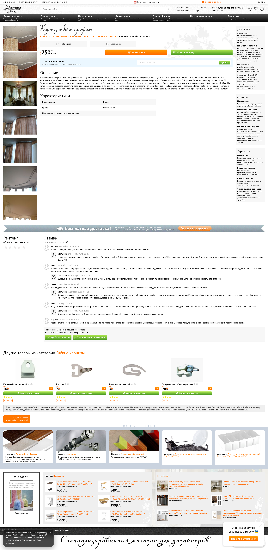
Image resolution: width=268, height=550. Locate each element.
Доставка (243, 29)
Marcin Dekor (109, 107)
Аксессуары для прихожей (67, 486)
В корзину (138, 52)
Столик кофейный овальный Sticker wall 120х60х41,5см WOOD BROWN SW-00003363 (130, 497)
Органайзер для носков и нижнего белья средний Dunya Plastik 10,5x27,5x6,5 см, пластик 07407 (238, 455)
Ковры (80, 19)
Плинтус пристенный (90, 19)
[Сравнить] (256, 9)
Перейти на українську (243, 538)
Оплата (242, 97)
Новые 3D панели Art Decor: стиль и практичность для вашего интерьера (238, 497)
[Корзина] (262, 9)
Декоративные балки (10, 20)
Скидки (213, 2)
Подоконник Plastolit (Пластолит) (26, 454)
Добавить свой (60, 337)
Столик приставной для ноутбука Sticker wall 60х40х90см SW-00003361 (76, 497)
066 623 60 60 (183, 10)
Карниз (106, 102)
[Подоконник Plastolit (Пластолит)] (28, 441)
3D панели (52, 19)
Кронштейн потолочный (15, 384)
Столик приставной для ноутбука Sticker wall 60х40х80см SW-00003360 (129, 482)
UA (259, 2)
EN (262, 2)
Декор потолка (12, 16)
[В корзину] (51, 388)
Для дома (233, 16)
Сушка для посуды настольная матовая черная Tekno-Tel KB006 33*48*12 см (185, 455)
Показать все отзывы (92, 337)
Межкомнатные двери (197, 19)
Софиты (155, 20)
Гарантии (243, 151)
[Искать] (169, 9)
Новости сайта (164, 476)
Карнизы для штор (121, 19)
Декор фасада (162, 16)
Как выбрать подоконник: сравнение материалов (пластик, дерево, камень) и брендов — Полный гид (186, 484)
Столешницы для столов (214, 19)
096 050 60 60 (183, 7)
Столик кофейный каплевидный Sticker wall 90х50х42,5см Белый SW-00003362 (75, 512)
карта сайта (64, 530)
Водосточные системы (176, 19)
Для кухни (231, 19)
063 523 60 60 (199, 7)
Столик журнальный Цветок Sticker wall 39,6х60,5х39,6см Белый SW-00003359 (127, 512)
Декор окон (122, 16)
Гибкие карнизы (70, 352)
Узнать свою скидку (29, 393)
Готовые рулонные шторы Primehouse (21, 507)
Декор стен (48, 16)
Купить (224, 62)
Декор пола (85, 16)
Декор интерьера (201, 16)
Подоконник (133, 19)
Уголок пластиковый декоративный (132, 454)
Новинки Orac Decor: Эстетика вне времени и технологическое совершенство (242, 482)
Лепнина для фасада (160, 19)
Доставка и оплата (28, 2)
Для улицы (248, 19)
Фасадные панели (165, 20)
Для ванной (239, 19)
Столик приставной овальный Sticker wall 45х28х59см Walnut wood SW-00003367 (74, 482)
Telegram (197, 10)
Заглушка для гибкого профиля (177, 384)
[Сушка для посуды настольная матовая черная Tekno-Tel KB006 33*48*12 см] (187, 441)
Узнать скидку (185, 52)
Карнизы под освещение (25, 19)
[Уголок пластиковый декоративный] (134, 441)
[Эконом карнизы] (81, 441)
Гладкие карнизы (9, 19)
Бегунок (60, 384)
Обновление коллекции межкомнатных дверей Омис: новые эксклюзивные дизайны (188, 511)
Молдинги (44, 19)
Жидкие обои (61, 19)
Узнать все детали (195, 228)
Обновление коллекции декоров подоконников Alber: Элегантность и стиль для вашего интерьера (242, 513)
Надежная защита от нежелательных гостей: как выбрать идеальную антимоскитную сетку (188, 497)
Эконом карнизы (71, 454)
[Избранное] (250, 9)
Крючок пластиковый (119, 384)
